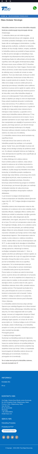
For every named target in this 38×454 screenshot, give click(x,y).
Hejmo (3, 16)
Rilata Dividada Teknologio (18, 16)
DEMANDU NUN (9, 431)
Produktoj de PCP (7, 427)
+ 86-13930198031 (7, 412)
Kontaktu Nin (6, 382)
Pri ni (3, 385)
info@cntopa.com (7, 413)
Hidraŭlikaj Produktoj (8, 423)
